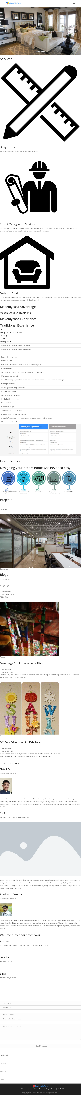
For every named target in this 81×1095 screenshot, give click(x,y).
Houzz (2, 1079)
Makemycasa (6, 592)
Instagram (3, 1071)
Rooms (2, 657)
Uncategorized (5, 579)
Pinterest (3, 1063)
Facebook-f (4, 1055)
